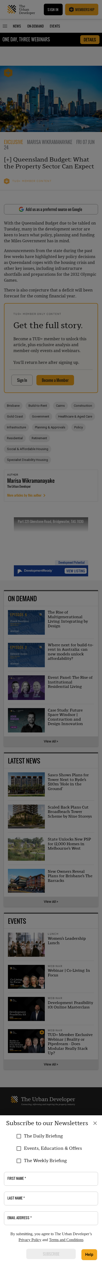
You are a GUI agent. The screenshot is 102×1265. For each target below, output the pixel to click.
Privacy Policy (30, 1240)
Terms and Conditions (66, 1240)
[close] (95, 1123)
